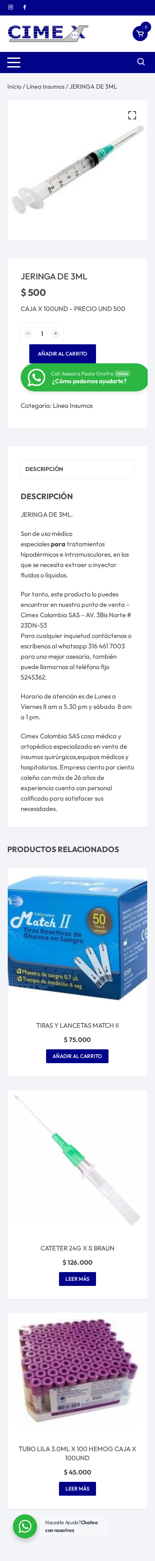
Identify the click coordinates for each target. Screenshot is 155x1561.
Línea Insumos (45, 86)
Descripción (44, 468)
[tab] (77, 469)
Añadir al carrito (62, 353)
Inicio (14, 86)
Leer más (77, 1279)
